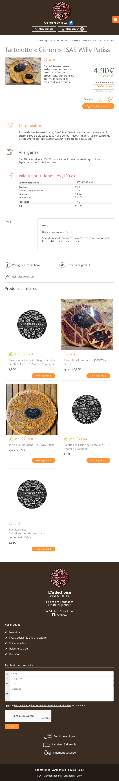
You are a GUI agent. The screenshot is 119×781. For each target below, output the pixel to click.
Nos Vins (14, 632)
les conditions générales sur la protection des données (42, 705)
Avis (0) (9, 221)
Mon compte (46, 28)
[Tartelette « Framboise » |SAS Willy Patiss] (87, 324)
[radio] (103, 86)
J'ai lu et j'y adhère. (47, 705)
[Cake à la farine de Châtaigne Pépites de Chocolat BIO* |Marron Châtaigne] (32, 324)
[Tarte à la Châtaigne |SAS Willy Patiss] (32, 409)
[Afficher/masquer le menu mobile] (115, 19)
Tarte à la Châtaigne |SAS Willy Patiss (31, 445)
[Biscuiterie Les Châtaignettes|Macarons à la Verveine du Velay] (32, 494)
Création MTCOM (73, 775)
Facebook (61, 615)
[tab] (19, 221)
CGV (39, 775)
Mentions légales (53, 775)
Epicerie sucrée (18, 648)
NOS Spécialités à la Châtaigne (28, 637)
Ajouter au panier (101, 106)
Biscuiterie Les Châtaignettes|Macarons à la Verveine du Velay (27, 533)
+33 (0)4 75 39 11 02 (55, 22)
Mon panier (74, 28)
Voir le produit (43, 375)
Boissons (14, 654)
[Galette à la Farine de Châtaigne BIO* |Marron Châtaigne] (87, 409)
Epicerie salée (17, 643)
